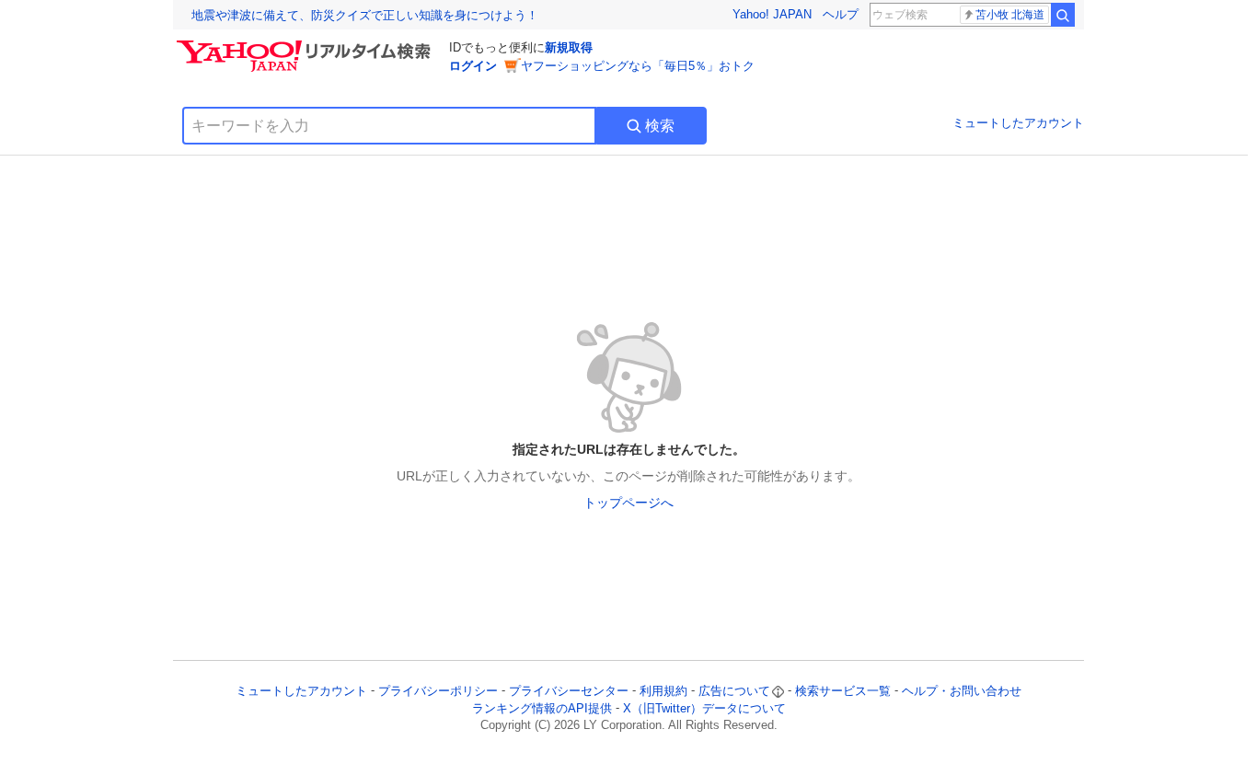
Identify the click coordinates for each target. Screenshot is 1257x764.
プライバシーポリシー (438, 691)
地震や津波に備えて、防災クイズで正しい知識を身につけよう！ (364, 15)
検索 (660, 125)
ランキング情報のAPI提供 (542, 708)
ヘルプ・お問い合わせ (961, 691)
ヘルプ (841, 14)
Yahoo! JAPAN (772, 14)
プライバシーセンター (568, 691)
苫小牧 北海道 (1009, 14)
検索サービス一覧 (843, 691)
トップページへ (628, 502)
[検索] (1063, 15)
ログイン (473, 66)
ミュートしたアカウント (1018, 123)
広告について (734, 691)
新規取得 (569, 47)
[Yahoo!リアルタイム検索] (306, 45)
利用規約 (663, 691)
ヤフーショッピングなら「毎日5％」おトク (638, 66)
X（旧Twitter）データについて (704, 708)
